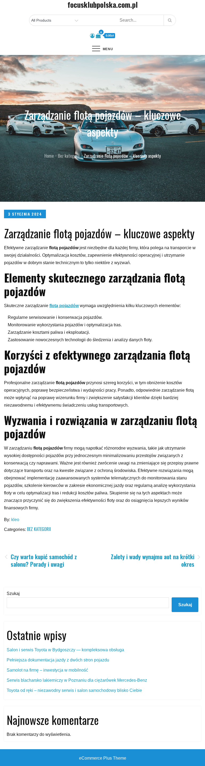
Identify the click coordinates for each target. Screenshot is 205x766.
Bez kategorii (39, 529)
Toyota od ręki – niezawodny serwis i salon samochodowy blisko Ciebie (74, 690)
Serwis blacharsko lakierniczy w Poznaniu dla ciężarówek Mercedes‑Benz (77, 680)
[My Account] (92, 35)
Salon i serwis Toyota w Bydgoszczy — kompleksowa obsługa (65, 650)
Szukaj (13, 593)
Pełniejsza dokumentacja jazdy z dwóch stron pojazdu (58, 660)
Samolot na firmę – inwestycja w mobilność (47, 670)
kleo (15, 519)
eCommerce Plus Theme (102, 758)
